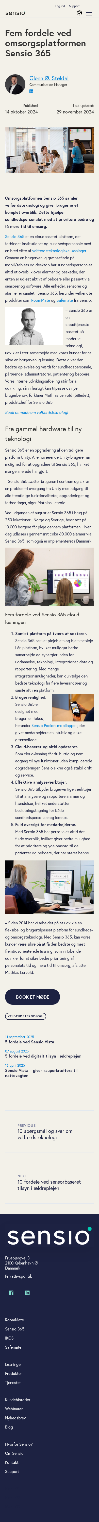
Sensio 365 (14, 236)
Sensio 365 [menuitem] (14, 1328)
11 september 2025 (19, 1037)
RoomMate (41, 300)
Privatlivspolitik (18, 1276)
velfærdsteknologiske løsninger (59, 250)
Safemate (65, 300)
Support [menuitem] (74, 6)
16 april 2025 (15, 1065)
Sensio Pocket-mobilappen (54, 725)
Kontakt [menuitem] (12, 1462)
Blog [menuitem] (9, 1427)
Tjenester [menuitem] (13, 1382)
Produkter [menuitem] (13, 1373)
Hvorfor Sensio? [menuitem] (19, 1444)
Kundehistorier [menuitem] (17, 1399)
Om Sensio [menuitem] (14, 1453)
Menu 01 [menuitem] (12, 1488)
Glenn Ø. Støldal (49, 78)
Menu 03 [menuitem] (12, 1506)
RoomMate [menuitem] (14, 1319)
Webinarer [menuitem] (14, 1408)
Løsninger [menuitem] (13, 1364)
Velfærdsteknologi (26, 1016)
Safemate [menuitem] (13, 1347)
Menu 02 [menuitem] (12, 1497)
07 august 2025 (17, 1051)
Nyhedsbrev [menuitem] (15, 1417)
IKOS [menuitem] (9, 1338)
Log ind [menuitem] (60, 6)
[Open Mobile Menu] (89, 13)
